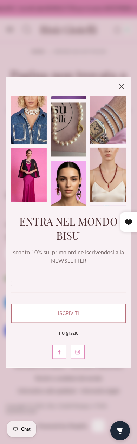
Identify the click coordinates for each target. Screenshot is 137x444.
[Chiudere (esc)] (121, 86)
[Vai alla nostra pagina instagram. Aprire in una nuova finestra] (78, 352)
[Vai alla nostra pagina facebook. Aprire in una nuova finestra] (59, 352)
